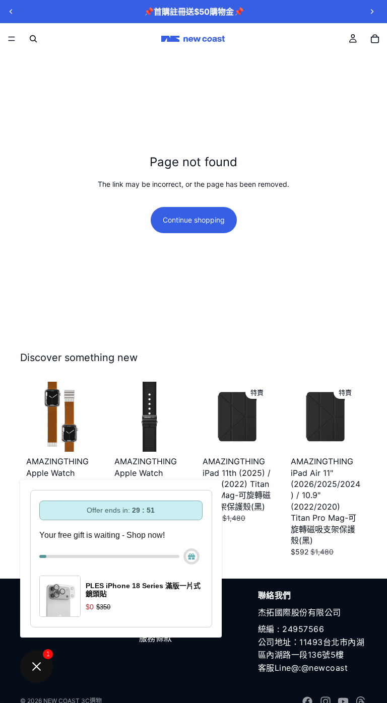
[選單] (11, 38)
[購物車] (375, 39)
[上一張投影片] (11, 12)
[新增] (81, 436)
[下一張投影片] (372, 12)
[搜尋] (33, 39)
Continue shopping (194, 220)
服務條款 (155, 638)
